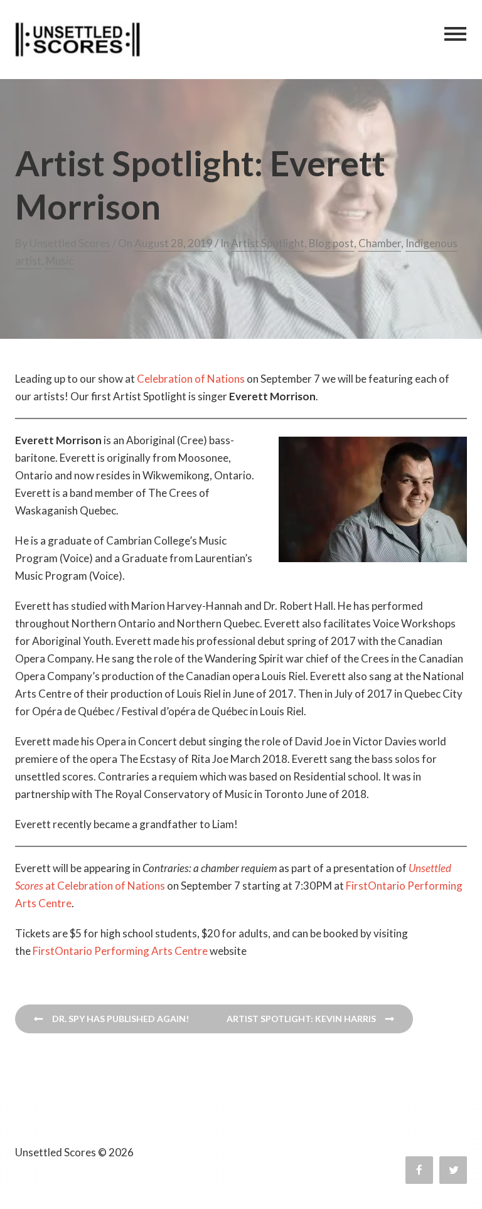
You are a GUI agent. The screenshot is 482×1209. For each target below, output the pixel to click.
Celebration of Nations (191, 378)
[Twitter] (453, 1170)
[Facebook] (419, 1170)
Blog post (331, 243)
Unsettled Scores (69, 243)
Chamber (379, 243)
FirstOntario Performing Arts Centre (120, 950)
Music (59, 260)
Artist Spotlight (267, 243)
